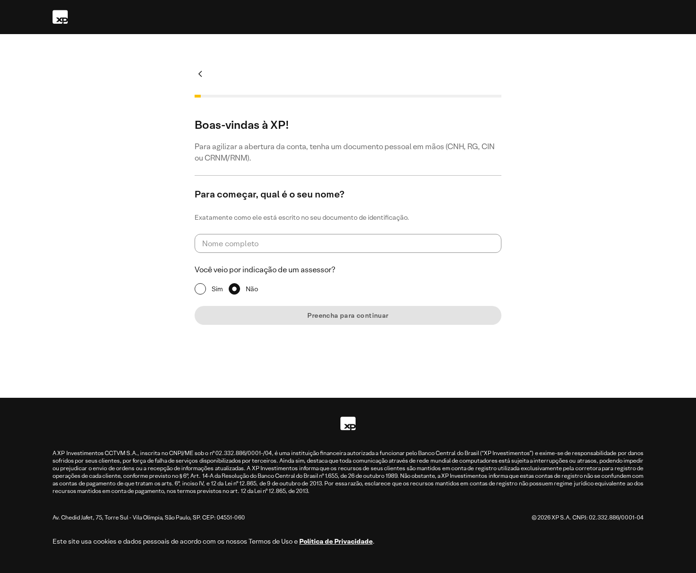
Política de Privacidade (336, 541)
